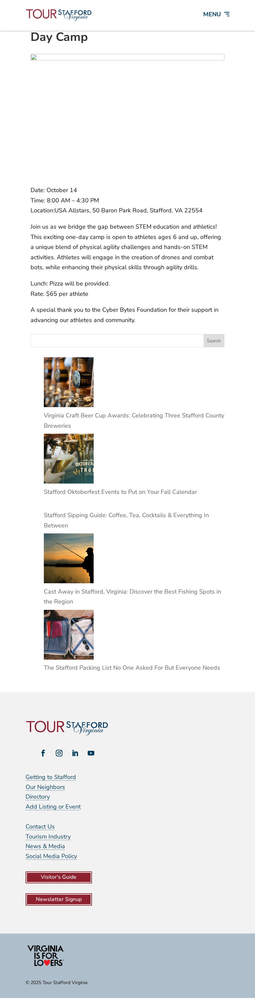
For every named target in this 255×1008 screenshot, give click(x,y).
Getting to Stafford (51, 777)
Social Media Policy (51, 856)
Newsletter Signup (59, 899)
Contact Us (40, 827)
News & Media (45, 846)
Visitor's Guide (58, 877)
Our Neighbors (45, 787)
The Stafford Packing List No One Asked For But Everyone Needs (132, 668)
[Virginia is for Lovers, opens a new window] (45, 966)
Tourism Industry (48, 836)
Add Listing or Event (53, 807)
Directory (38, 797)
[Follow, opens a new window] (43, 753)
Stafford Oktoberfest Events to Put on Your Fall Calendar (120, 492)
